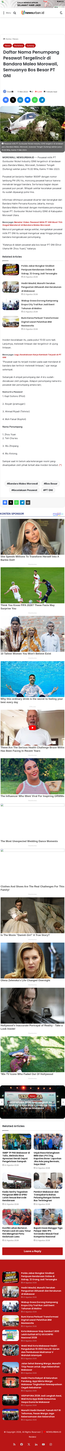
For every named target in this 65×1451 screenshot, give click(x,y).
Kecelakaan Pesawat (25, 490)
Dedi (9, 92)
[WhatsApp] (16, 502)
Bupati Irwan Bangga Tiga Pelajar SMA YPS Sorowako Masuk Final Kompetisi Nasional (48, 1232)
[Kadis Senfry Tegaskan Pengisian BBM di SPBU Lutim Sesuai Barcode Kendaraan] (16, 1181)
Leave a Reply (32, 1251)
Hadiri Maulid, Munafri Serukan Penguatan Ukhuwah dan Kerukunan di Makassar (41, 287)
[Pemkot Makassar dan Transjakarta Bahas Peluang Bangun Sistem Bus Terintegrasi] (48, 1181)
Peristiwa (18, 45)
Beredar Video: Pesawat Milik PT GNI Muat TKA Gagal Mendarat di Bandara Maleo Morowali (32, 223)
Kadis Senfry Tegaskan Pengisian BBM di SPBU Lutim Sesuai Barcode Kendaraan (15, 1196)
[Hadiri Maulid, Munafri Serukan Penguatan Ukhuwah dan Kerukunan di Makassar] (10, 287)
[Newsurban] (32, 12)
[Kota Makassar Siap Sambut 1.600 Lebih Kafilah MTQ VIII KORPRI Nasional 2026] (10, 1335)
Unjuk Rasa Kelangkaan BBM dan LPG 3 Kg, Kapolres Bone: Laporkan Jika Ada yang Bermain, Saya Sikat (47, 1158)
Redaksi (32, 1437)
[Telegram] (22, 502)
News (15, 39)
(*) (60, 465)
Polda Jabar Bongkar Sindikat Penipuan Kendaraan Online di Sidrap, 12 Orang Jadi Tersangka (39, 269)
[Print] (28, 502)
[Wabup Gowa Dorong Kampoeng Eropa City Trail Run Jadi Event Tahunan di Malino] (10, 304)
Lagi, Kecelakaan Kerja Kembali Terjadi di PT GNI (31, 356)
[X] (10, 502)
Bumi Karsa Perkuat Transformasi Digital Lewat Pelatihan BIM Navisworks (39, 321)
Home (8, 39)
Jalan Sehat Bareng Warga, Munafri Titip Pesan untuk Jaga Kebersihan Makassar (41, 1366)
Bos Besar (51, 483)
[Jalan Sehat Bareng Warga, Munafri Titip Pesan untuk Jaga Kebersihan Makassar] (10, 1367)
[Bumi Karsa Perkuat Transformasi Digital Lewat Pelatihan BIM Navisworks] (10, 321)
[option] (32, 1102)
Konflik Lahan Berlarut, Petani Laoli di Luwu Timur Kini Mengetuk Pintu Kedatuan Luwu (16, 1232)
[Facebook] (5, 502)
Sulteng (30, 45)
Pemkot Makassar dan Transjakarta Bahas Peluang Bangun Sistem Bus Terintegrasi (47, 1196)
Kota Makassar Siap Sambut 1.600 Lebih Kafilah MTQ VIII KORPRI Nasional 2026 (40, 1334)
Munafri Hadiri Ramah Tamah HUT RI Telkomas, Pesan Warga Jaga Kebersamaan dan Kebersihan (32, 1105)
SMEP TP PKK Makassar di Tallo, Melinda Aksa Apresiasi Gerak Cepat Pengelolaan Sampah (16, 1157)
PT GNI (49, 490)
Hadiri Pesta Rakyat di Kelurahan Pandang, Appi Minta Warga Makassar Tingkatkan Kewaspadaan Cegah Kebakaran (41, 1383)
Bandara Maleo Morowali (23, 483)
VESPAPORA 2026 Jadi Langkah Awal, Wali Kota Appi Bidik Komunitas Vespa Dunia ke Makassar (41, 1399)
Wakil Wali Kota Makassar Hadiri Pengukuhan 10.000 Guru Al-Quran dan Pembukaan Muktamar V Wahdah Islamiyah (40, 1350)
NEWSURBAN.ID (53, 1432)
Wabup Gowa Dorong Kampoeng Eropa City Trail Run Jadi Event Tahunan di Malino (39, 304)
